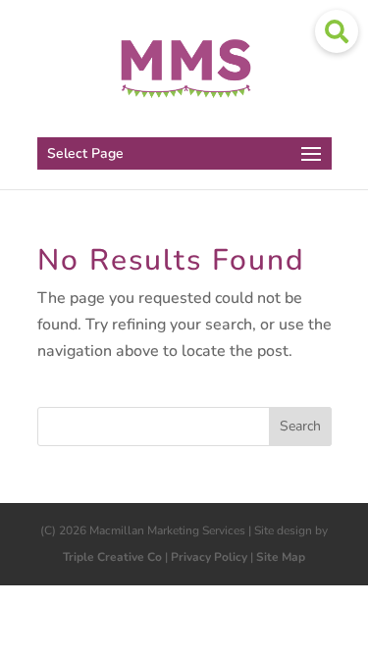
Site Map (280, 557)
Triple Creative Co (112, 557)
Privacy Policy (209, 557)
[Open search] (336, 31)
